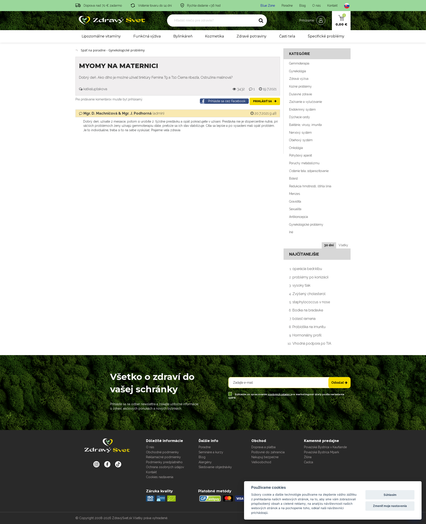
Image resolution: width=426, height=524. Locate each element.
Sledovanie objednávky (215, 467)
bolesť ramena (304, 319)
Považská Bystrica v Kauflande (325, 447)
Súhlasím (390, 495)
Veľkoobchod (261, 462)
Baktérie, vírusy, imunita (305, 125)
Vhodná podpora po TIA (311, 343)
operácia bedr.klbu (307, 269)
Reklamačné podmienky (163, 457)
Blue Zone (267, 5)
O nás (316, 5)
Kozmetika (214, 36)
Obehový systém (301, 140)
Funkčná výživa (147, 36)
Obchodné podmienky (162, 452)
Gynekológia (297, 71)
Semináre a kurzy (211, 452)
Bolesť (293, 178)
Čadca (308, 462)
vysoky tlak (301, 285)
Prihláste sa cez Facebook (226, 101)
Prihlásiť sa (262, 101)
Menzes (294, 194)
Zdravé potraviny (251, 36)
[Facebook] (118, 464)
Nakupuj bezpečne (264, 457)
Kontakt (332, 5)
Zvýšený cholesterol (308, 294)
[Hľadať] (261, 20)
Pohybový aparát (300, 155)
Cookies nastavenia (159, 477)
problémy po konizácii (310, 277)
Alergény (205, 462)
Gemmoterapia (299, 63)
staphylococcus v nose (311, 302)
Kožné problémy (300, 86)
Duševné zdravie (300, 94)
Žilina (308, 457)
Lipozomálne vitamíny (101, 36)
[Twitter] (107, 464)
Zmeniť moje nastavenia (390, 506)
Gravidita (295, 201)
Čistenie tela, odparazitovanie (309, 171)
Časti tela (287, 36)
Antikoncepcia (298, 217)
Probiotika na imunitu (308, 327)
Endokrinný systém (302, 109)
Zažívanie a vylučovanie (305, 102)
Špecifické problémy (326, 36)
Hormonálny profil (306, 335)
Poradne (287, 5)
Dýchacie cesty (299, 117)
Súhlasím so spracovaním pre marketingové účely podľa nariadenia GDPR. (286, 396)
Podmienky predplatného (164, 462)
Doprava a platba (263, 447)
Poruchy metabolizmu (304, 163)
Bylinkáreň (183, 36)
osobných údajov (279, 394)
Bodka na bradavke (307, 310)
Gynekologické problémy (306, 224)
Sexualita (295, 209)
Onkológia (296, 148)
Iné (291, 232)
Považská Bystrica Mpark (321, 452)
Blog (302, 5)
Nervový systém (300, 132)
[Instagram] (96, 464)
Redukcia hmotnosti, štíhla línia (310, 186)
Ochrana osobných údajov (165, 467)
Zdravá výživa (298, 78)
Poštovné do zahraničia (268, 452)
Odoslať (337, 382)
